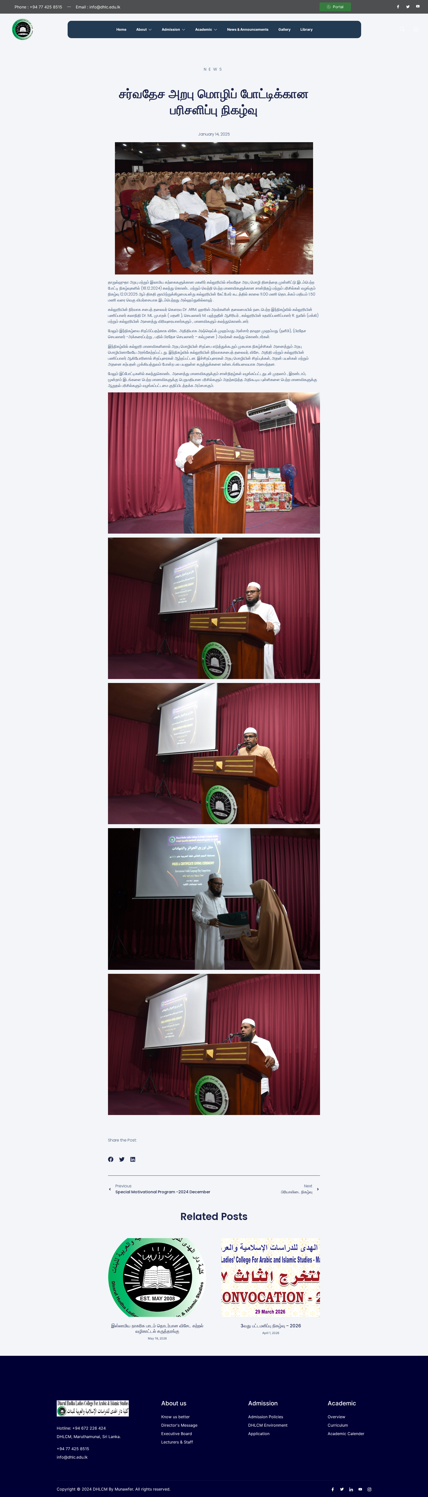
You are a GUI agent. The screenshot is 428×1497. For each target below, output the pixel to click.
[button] (402, 29)
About (141, 29)
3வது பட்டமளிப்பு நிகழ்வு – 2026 (271, 1325)
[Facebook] (396, 7)
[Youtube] (416, 7)
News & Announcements (247, 29)
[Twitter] (406, 7)
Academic (203, 29)
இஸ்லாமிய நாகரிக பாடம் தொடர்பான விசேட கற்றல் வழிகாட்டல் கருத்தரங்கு (157, 1328)
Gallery (284, 29)
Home (121, 29)
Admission (171, 29)
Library (306, 29)
